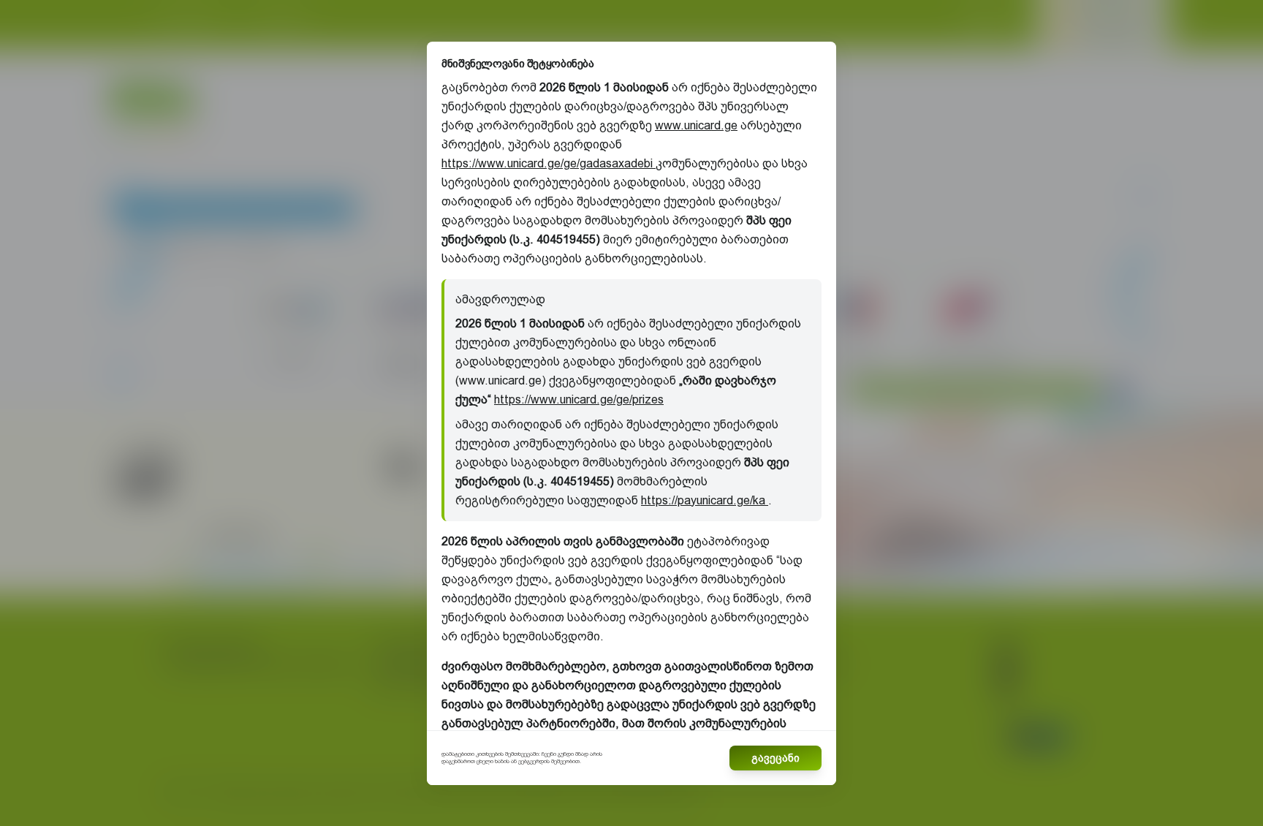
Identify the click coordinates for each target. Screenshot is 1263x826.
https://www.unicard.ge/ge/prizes (579, 399)
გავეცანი (775, 758)
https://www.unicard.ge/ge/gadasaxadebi (548, 163)
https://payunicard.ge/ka (704, 500)
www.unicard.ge (696, 125)
